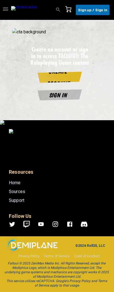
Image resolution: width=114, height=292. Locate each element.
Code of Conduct (87, 256)
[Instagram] (58, 224)
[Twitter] (15, 224)
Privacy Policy (29, 256)
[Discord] (84, 224)
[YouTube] (44, 224)
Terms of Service (57, 256)
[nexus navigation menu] (5, 10)
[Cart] (70, 10)
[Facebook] (73, 224)
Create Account (58, 77)
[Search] (59, 10)
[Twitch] (26, 224)
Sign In (59, 94)
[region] (57, 156)
